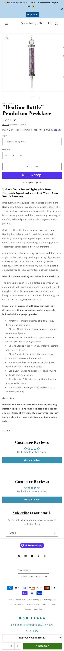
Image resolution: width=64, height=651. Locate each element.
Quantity (6, 149)
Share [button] (8, 430)
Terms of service (32, 604)
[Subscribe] (54, 533)
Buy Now (32, 14)
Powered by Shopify (33, 600)
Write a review (32, 460)
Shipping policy (48, 604)
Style (4, 135)
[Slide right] (38, 97)
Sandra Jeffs (20, 600)
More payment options (32, 182)
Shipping (5, 124)
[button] (6, 23)
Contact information (33, 609)
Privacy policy (17, 604)
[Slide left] (25, 97)
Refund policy (49, 600)
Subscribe (21, 512)
